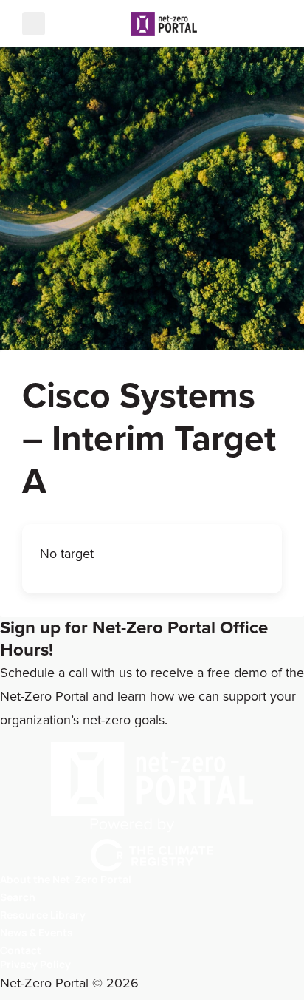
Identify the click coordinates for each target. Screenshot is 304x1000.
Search (17, 897)
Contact (20, 950)
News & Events (36, 932)
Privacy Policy (35, 964)
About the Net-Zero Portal (65, 879)
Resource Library (43, 915)
